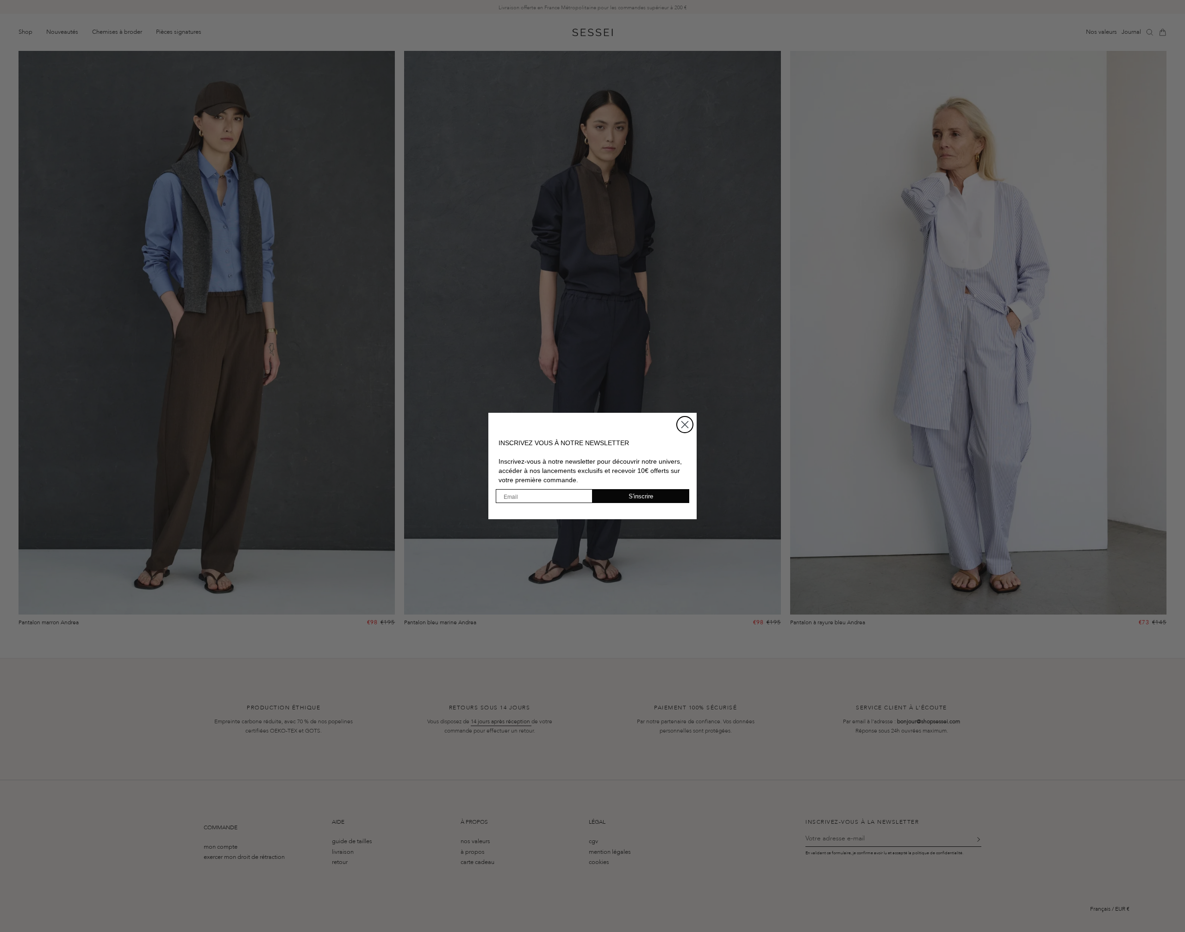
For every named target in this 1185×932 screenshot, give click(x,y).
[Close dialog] (685, 424)
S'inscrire (641, 496)
